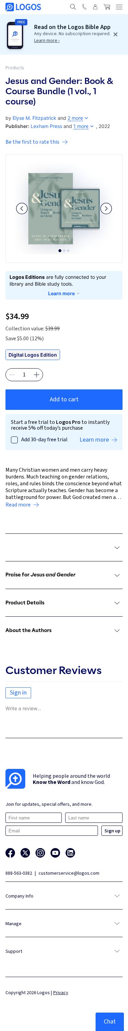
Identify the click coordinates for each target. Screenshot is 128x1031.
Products (14, 68)
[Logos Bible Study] (23, 7)
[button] (22, 208)
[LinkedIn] (70, 853)
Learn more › (47, 40)
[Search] (73, 7)
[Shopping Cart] (106, 6)
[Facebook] (10, 853)
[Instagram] (40, 853)
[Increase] (36, 374)
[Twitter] (25, 853)
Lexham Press (46, 126)
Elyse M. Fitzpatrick (34, 118)
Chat (110, 1021)
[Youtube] (55, 853)
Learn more (61, 293)
